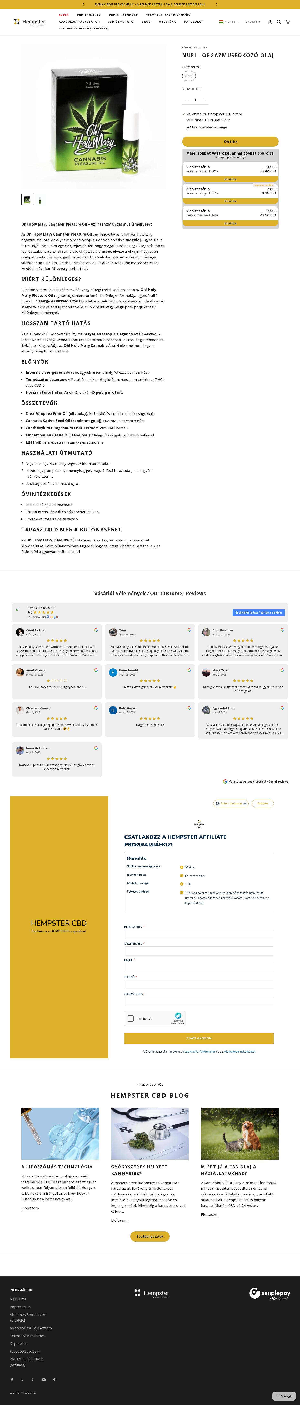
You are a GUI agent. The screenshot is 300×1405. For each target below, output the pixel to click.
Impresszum (20, 1306)
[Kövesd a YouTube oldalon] (44, 1380)
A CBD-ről (18, 1299)
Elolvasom (30, 1208)
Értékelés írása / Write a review (259, 612)
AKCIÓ (64, 15)
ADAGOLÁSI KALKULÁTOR (79, 21)
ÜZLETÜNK (167, 21)
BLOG (146, 21)
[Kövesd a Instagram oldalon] (22, 1380)
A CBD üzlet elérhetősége (207, 127)
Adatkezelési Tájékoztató (31, 1328)
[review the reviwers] (96, 630)
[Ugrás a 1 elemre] (27, 199)
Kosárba (230, 141)
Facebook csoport (24, 1351)
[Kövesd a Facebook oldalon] (12, 1380)
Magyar (251, 21)
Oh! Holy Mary (195, 47)
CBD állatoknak (123, 15)
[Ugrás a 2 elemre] (40, 199)
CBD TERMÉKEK (89, 15)
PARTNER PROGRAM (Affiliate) (84, 28)
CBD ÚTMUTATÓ (121, 21)
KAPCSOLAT (193, 21)
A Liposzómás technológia (57, 1167)
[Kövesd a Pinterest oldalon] (33, 1380)
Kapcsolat (18, 1343)
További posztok (150, 1236)
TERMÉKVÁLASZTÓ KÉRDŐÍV (168, 15)
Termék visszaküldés (27, 1335)
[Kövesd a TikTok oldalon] (54, 1380)
